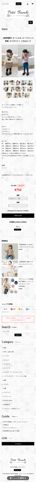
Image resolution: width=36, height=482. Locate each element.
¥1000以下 (6, 404)
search (19, 4)
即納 (4, 348)
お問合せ (6, 425)
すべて (5, 309)
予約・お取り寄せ (8, 352)
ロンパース (6, 368)
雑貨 (4, 380)
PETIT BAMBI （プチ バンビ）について (15, 422)
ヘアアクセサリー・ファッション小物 (14, 376)
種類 (18, 195)
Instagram (18, 444)
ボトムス (6, 360)
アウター (6, 384)
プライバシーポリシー (10, 428)
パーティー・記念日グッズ (11, 408)
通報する (18, 226)
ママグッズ (6, 392)
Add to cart (18, 215)
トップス (6, 356)
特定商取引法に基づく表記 (11, 431)
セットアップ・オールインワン (12, 372)
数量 (18, 202)
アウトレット (7, 396)
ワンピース (6, 364)
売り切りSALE (7, 400)
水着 (4, 388)
